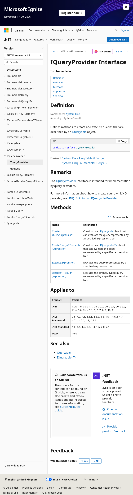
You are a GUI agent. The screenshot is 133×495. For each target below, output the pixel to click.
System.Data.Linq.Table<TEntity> (83, 158)
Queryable (64, 353)
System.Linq (73, 114)
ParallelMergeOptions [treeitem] (19, 204)
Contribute (65, 487)
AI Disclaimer (10, 487)
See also (58, 96)
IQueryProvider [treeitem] (19, 162)
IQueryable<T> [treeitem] (15, 149)
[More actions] (127, 51)
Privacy (80, 487)
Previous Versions (32, 487)
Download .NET (118, 39)
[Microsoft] (6, 30)
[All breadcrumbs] (53, 51)
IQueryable (79, 132)
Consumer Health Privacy (104, 487)
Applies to (59, 91)
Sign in (125, 30)
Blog (49, 487)
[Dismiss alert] (126, 7)
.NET (62, 51)
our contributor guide (68, 408)
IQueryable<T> (108, 245)
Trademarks (29, 492)
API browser (76, 51)
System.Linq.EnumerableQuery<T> (84, 163)
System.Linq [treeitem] (14, 69)
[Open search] (115, 30)
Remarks (58, 82)
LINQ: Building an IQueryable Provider (92, 198)
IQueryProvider (66, 181)
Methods (58, 87)
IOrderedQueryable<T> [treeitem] (20, 137)
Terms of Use (10, 492)
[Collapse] (43, 48)
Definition (58, 78)
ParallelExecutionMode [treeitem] (20, 198)
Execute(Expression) (63, 262)
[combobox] (23, 55)
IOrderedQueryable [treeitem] (18, 130)
